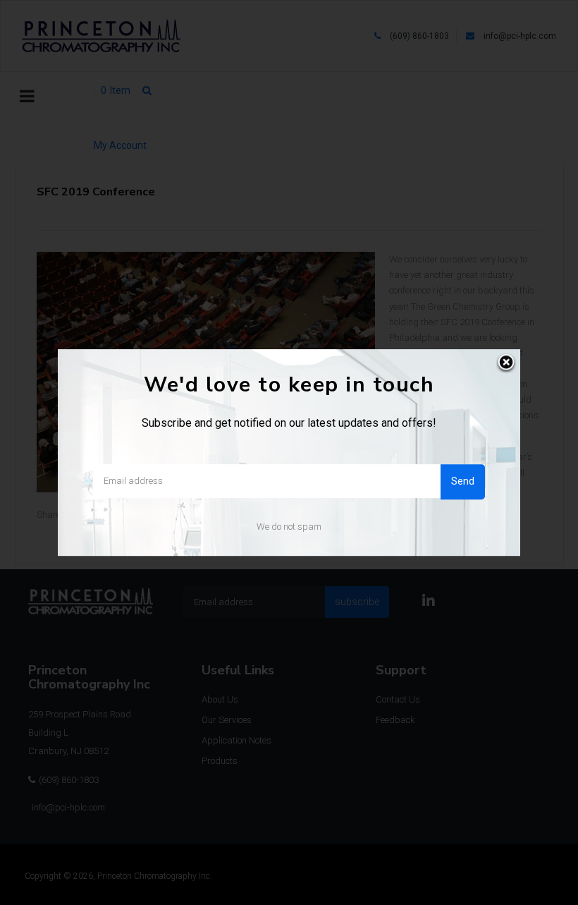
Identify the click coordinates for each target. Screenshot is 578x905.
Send (462, 481)
